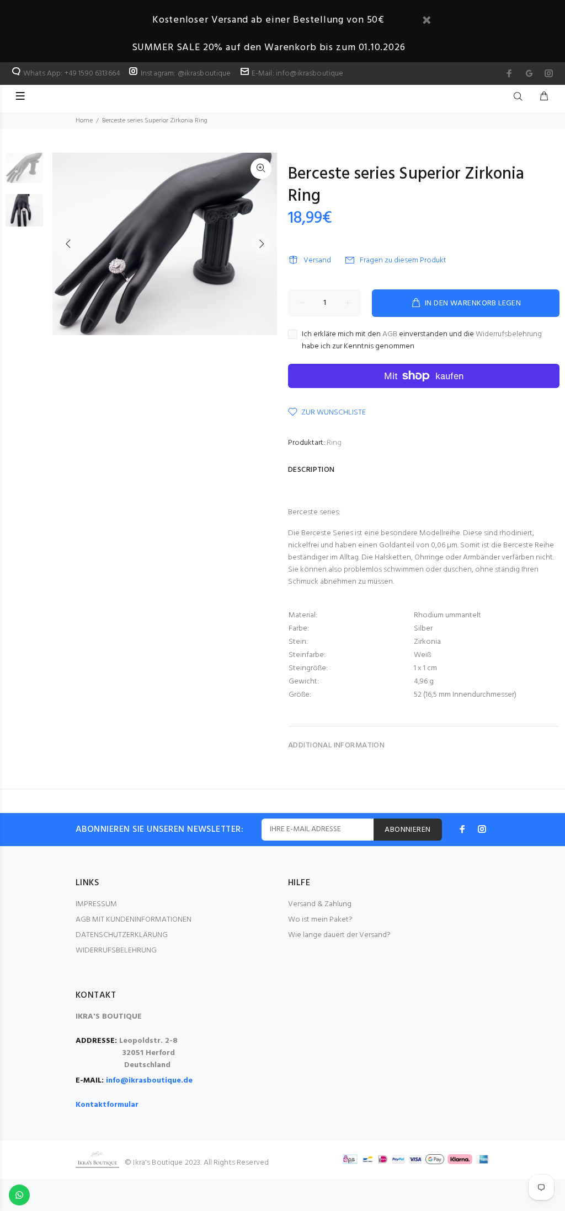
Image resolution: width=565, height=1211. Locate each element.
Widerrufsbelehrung (509, 334)
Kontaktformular (107, 1105)
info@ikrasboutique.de (149, 1080)
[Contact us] (19, 1195)
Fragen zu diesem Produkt (403, 260)
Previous (68, 243)
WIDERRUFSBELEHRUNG (116, 950)
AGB (389, 334)
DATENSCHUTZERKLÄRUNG (122, 935)
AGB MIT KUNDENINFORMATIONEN (133, 919)
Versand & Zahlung (319, 904)
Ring (334, 443)
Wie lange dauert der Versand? (339, 935)
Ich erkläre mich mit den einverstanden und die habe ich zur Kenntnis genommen (422, 341)
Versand (317, 260)
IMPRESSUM (96, 904)
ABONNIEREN (407, 830)
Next (260, 243)
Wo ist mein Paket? (320, 919)
